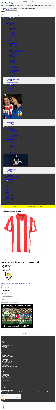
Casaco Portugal (10, 122)
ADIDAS (8, 202)
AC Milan (13, 61)
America (10, 34)
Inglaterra (13, 25)
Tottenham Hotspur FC (16, 50)
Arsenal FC (13, 44)
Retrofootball (9, 193)
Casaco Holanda (10, 124)
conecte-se (32, 333)
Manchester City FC (15, 49)
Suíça (53, 5)
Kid (9, 151)
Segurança (5, 363)
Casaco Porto (10, 123)
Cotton (7, 196)
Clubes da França (12, 66)
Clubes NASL (12, 74)
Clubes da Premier (13, 43)
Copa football (12, 129)
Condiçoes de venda (7, 362)
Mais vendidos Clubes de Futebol (16, 21)
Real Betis (13, 59)
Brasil (12, 36)
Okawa (7, 186)
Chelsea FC (14, 46)
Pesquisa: (3, 11)
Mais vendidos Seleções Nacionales (16, 19)
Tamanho (5, 357)
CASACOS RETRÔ (7, 84)
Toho (12, 146)
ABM (7, 197)
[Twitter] (1, 401)
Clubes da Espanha (13, 52)
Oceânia (10, 40)
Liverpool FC (14, 48)
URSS (12, 33)
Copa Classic (9, 182)
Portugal (41, 5)
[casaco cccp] (12, 118)
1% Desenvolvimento (8, 345)
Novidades (11, 22)
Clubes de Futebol (10, 41)
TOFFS (7, 190)
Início (4, 210)
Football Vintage (9, 195)
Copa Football (6, 375)
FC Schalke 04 (9, 199)
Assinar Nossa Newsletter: (6, 389)
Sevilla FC (13, 56)
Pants (10, 150)
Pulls (10, 141)
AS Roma (13, 62)
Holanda (13, 29)
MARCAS (5, 180)
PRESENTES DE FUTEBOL (10, 174)
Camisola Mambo (11, 171)
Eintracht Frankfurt (15, 70)
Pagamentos (5, 359)
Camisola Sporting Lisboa (12, 82)
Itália (29, 5)
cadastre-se (38, 333)
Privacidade (5, 365)
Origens (5, 341)
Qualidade (5, 344)
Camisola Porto (10, 80)
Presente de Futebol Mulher (12, 177)
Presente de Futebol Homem (12, 176)
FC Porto (13, 72)
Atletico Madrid (14, 57)
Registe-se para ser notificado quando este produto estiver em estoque (15, 283)
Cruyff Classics (12, 130)
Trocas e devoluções (7, 361)
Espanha (20, 5)
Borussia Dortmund (10, 198)
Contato (5, 347)
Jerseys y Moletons (10, 139)
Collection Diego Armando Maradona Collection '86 (20, 137)
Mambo (13, 147)
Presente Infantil (9, 179)
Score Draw (8, 185)
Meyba (7, 187)
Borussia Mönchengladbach (17, 68)
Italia (12, 30)
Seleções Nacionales (10, 23)
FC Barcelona (14, 55)
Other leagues (12, 76)
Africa (10, 39)
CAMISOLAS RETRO (8, 17)
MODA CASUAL (7, 126)
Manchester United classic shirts (18, 51)
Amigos (5, 346)
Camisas (10, 144)
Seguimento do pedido (8, 356)
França (25, 5)
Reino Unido (47, 5)
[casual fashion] (15, 166)
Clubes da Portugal (13, 71)
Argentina (13, 35)
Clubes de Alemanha (13, 67)
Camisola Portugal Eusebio (13, 79)
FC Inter (13, 63)
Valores (4, 342)
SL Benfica (13, 73)
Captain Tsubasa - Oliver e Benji (13, 142)
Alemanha (9, 5)
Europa (10, 24)
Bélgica (15, 5)
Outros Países (35, 5)
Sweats (10, 140)
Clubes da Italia (12, 60)
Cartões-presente (9, 175)
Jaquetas (10, 148)
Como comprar (6, 355)
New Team (13, 145)
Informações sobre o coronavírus (10, 366)
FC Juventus (14, 65)
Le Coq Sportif (12, 134)
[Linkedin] (2, 401)
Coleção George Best (13, 131)
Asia (10, 38)
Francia (13, 27)
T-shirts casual (9, 128)
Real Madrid (14, 54)
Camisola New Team (11, 169)
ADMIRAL (8, 192)
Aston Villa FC (14, 45)
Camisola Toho (10, 170)
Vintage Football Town (14, 132)
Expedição (5, 360)
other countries (32, 8)
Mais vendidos (9, 18)
